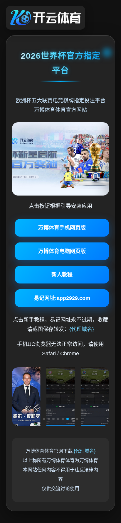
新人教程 (62, 275)
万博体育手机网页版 (62, 228)
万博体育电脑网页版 (62, 251)
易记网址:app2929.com (62, 298)
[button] (44, 419)
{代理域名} (81, 329)
